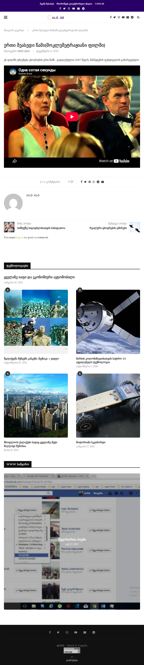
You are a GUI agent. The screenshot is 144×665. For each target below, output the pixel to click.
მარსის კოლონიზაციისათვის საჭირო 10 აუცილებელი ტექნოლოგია (101, 360)
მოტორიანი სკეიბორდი (90, 442)
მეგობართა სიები (72, 539)
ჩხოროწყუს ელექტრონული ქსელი (74, 3)
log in (19, 237)
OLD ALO (24, 51)
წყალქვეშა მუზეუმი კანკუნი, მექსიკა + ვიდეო (31, 358)
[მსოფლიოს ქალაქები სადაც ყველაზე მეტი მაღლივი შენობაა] (36, 406)
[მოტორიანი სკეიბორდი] (108, 406)
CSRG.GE (99, 3)
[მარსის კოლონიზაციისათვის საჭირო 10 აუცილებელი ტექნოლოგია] (108, 322)
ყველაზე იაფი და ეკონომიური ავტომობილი (39, 277)
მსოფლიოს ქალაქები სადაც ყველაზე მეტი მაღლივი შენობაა (30, 444)
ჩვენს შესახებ (47, 3)
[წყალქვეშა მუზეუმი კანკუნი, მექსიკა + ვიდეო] (36, 322)
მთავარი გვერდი (14, 30)
